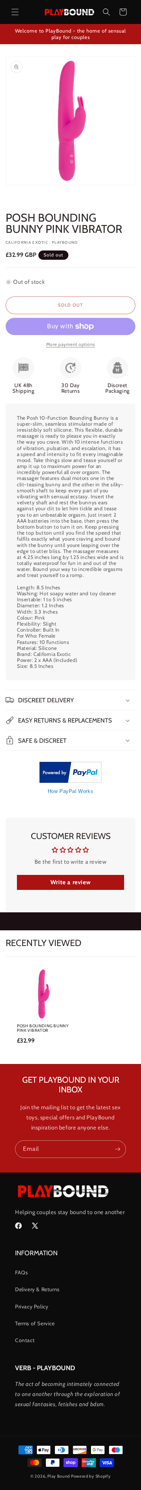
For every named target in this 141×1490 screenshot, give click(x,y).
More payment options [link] (70, 344)
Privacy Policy (31, 1306)
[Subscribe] (117, 1149)
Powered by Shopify (91, 1476)
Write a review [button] (70, 882)
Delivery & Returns (37, 1289)
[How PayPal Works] (70, 781)
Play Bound (58, 1476)
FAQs (21, 1272)
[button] (15, 12)
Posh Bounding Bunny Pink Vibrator (42, 1028)
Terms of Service (35, 1323)
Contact (25, 1340)
